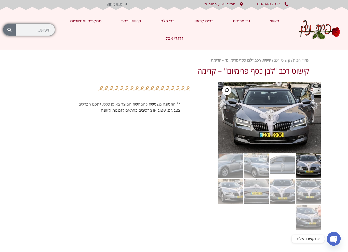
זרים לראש (203, 21)
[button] (94, 4)
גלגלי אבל (174, 38)
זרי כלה (167, 21)
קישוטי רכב (131, 21)
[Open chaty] (334, 239)
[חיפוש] (9, 30)
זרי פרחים (241, 21)
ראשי (274, 21)
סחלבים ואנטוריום (86, 21)
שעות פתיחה (115, 4)
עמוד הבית (301, 60)
